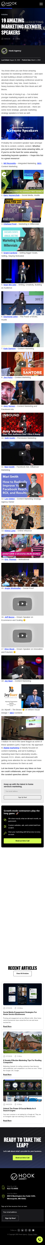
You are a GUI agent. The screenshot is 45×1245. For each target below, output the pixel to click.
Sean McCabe (9, 285)
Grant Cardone (10, 253)
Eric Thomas (10, 559)
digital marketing (11, 748)
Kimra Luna (10, 531)
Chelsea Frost (9, 224)
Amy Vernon (9, 406)
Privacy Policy (32, 1234)
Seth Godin (10, 438)
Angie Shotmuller (13, 588)
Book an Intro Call (22, 841)
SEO (39, 163)
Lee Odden (10, 499)
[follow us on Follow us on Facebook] (26, 1230)
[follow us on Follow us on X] (18, 1230)
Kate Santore (9, 348)
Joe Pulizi (8, 377)
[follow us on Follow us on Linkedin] (22, 1230)
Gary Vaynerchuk (11, 195)
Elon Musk (9, 649)
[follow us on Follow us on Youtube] (33, 1230)
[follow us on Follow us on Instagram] (29, 1230)
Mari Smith (9, 467)
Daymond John (10, 317)
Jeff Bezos (9, 617)
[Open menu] (41, 4)
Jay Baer (9, 681)
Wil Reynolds (9, 163)
